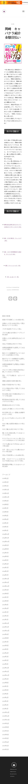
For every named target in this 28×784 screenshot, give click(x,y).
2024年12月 (5, 534)
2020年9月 (5, 723)
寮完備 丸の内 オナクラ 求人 (11, 405)
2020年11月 (5, 716)
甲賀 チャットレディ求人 (10, 298)
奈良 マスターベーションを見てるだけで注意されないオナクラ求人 (13, 460)
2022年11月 (5, 627)
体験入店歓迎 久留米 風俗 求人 (11, 381)
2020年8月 (5, 727)
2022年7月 (5, 642)
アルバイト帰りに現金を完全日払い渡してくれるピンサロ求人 (13, 371)
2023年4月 (5, 608)
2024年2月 (5, 571)
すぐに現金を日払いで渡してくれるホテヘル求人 (13, 389)
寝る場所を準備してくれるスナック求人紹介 (13, 465)
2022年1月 (5, 664)
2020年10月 (5, 720)
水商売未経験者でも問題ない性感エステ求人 (13, 365)
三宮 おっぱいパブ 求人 (13, 277)
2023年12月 (5, 579)
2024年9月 (5, 545)
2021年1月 (5, 708)
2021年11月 (5, 671)
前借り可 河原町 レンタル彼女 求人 (13, 320)
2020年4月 (5, 742)
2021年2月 (5, 705)
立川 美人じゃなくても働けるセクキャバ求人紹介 (13, 450)
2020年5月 (5, 738)
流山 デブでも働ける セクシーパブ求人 (13, 376)
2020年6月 (5, 734)
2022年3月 (5, 656)
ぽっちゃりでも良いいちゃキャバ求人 (13, 419)
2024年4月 (5, 564)
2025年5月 (5, 515)
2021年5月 (5, 694)
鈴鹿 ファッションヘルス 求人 (12, 265)
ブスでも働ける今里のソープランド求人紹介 (13, 333)
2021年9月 (5, 679)
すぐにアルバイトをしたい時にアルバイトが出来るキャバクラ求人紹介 (13, 439)
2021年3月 (5, 701)
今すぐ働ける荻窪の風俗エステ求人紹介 (13, 424)
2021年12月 (5, 668)
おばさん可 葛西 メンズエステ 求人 (13, 409)
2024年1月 (5, 575)
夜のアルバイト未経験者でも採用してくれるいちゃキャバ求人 (13, 359)
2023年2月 (5, 616)
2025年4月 (5, 519)
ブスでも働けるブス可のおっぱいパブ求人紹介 (13, 445)
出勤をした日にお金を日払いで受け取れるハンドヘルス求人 (13, 324)
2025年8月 (5, 504)
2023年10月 (5, 586)
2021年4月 (5, 697)
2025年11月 (5, 493)
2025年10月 (5, 497)
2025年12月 (5, 489)
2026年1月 (5, 486)
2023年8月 (5, 593)
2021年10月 (5, 675)
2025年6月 (5, 512)
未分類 (12, 24)
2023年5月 (5, 605)
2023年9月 (5, 590)
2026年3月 (5, 478)
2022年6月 (5, 645)
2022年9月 (5, 634)
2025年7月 (5, 508)
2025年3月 (5, 523)
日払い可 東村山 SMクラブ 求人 (12, 344)
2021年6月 (5, 690)
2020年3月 (5, 746)
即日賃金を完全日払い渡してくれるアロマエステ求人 (13, 400)
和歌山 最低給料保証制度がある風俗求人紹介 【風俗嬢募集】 (15, 298)
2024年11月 (5, 538)
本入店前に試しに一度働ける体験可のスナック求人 (13, 413)
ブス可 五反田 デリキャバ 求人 (11, 329)
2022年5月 (5, 649)
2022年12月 (5, 623)
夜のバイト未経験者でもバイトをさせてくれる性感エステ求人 (13, 354)
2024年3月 (5, 567)
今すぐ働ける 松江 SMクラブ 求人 (12, 429)
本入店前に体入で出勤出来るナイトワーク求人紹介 (13, 395)
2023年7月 (5, 597)
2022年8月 (5, 638)
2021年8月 (5, 683)
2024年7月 (5, 553)
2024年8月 (5, 549)
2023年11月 (5, 582)
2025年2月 (5, 527)
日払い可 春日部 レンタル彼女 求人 (13, 455)
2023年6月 (5, 601)
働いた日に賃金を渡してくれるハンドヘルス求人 (13, 434)
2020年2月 (5, 749)
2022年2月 (5, 660)
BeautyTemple (13, 773)
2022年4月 (5, 653)
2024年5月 (5, 560)
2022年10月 (5, 630)
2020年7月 (5, 731)
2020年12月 (5, 712)
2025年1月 (5, 530)
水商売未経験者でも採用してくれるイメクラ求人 (13, 348)
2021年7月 (5, 686)
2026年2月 (5, 482)
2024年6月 (5, 556)
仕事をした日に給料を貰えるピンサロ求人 (13, 339)
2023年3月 (5, 612)
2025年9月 (5, 501)
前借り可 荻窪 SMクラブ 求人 (11, 385)
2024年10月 (5, 541)
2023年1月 (5, 619)
